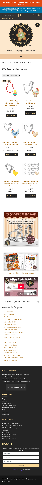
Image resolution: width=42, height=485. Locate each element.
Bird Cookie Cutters (10, 324)
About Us (5, 412)
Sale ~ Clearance (9, 314)
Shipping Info (6, 436)
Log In (21, 51)
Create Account (30, 51)
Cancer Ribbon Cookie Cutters (13, 332)
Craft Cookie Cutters (10, 342)
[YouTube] (39, 15)
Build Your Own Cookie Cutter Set (12, 426)
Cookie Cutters (8, 312)
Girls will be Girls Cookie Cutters (14, 358)
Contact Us (5, 414)
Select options (11, 154)
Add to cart (11, 115)
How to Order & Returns (9, 434)
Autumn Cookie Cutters (11, 322)
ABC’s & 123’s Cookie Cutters (13, 319)
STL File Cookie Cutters (9, 405)
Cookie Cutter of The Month (10, 423)
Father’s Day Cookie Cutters (12, 355)
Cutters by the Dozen (10, 345)
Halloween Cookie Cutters (12, 360)
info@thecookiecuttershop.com (13, 377)
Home (4, 62)
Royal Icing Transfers (8, 407)
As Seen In (5, 432)
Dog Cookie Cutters (10, 347)
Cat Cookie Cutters (10, 335)
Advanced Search (7, 18)
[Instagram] (33, 15)
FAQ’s (4, 410)
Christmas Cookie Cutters (12, 337)
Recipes (4, 401)
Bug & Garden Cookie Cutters (13, 327)
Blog (3, 399)
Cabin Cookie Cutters (10, 330)
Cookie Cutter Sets (9, 340)
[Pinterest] (36, 15)
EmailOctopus (26, 469)
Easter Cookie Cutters (10, 350)
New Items (7, 317)
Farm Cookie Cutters (10, 353)
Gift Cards (5, 430)
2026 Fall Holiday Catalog (9, 428)
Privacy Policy (6, 481)
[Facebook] (31, 15)
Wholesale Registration (9, 439)
